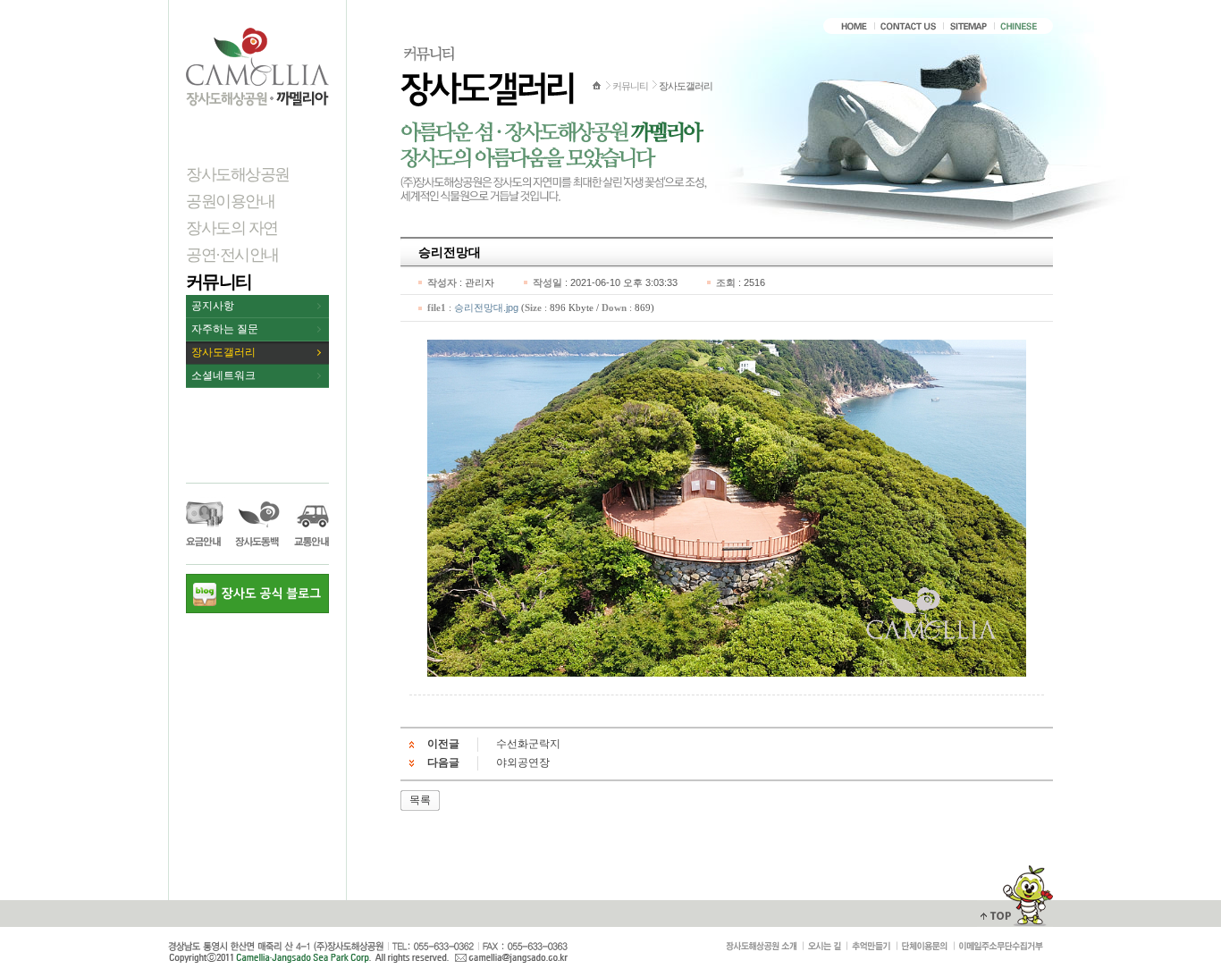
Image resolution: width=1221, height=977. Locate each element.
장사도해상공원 (238, 174)
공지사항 (212, 305)
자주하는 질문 (224, 329)
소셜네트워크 (223, 375)
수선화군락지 (528, 743)
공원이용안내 (230, 201)
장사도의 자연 (232, 228)
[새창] (1001, 946)
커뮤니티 (219, 281)
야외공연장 (523, 762)
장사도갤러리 (223, 352)
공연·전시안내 (232, 255)
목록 (420, 800)
